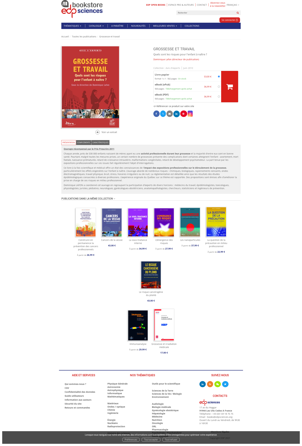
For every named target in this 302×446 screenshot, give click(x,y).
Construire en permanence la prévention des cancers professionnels (85, 244)
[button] (190, 114)
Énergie (111, 420)
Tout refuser (171, 439)
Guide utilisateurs (74, 395)
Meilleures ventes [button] (164, 25)
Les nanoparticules (190, 239)
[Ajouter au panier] (229, 86)
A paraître (117, 25)
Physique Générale (117, 383)
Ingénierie (112, 412)
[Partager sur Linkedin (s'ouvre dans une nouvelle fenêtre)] (176, 114)
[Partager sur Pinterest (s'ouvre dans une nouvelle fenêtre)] (183, 113)
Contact (202, 4)
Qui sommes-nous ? (75, 383)
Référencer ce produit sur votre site (175, 106)
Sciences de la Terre (162, 390)
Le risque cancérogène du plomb (151, 293)
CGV (67, 387)
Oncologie (157, 423)
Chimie (111, 409)
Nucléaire (112, 423)
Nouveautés (138, 25)
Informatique (114, 393)
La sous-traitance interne (138, 241)
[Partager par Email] (169, 113)
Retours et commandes (77, 407)
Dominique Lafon (162, 59)
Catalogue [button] (95, 25)
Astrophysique (115, 390)
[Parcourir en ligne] (106, 132)
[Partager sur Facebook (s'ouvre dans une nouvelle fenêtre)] (156, 113)
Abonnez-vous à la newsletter (218, 4)
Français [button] (232, 4)
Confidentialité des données (80, 391)
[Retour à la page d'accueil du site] (82, 9)
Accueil (65, 36)
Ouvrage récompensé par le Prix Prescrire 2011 (89, 148)
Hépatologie (158, 413)
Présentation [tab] (68, 142)
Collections (192, 25)
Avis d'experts (173, 68)
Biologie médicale (161, 406)
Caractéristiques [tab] (100, 142)
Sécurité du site (73, 403)
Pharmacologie (160, 429)
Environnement (160, 396)
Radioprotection (116, 426)
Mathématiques (116, 396)
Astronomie (113, 386)
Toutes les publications (84, 36)
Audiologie (158, 404)
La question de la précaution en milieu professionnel (216, 243)
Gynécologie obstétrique (165, 410)
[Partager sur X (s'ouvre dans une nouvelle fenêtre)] (163, 113)
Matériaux (112, 403)
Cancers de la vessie (112, 239)
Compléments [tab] (83, 142)
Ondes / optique (116, 406)
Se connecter (229, 19)
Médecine (157, 416)
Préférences (131, 439)
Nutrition (157, 419)
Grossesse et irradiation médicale (164, 345)
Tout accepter (151, 439)
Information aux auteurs (78, 399)
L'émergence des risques (164, 241)
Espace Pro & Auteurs (181, 4)
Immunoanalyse (138, 343)
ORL (154, 426)
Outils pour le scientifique (166, 383)
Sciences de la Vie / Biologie (167, 393)
